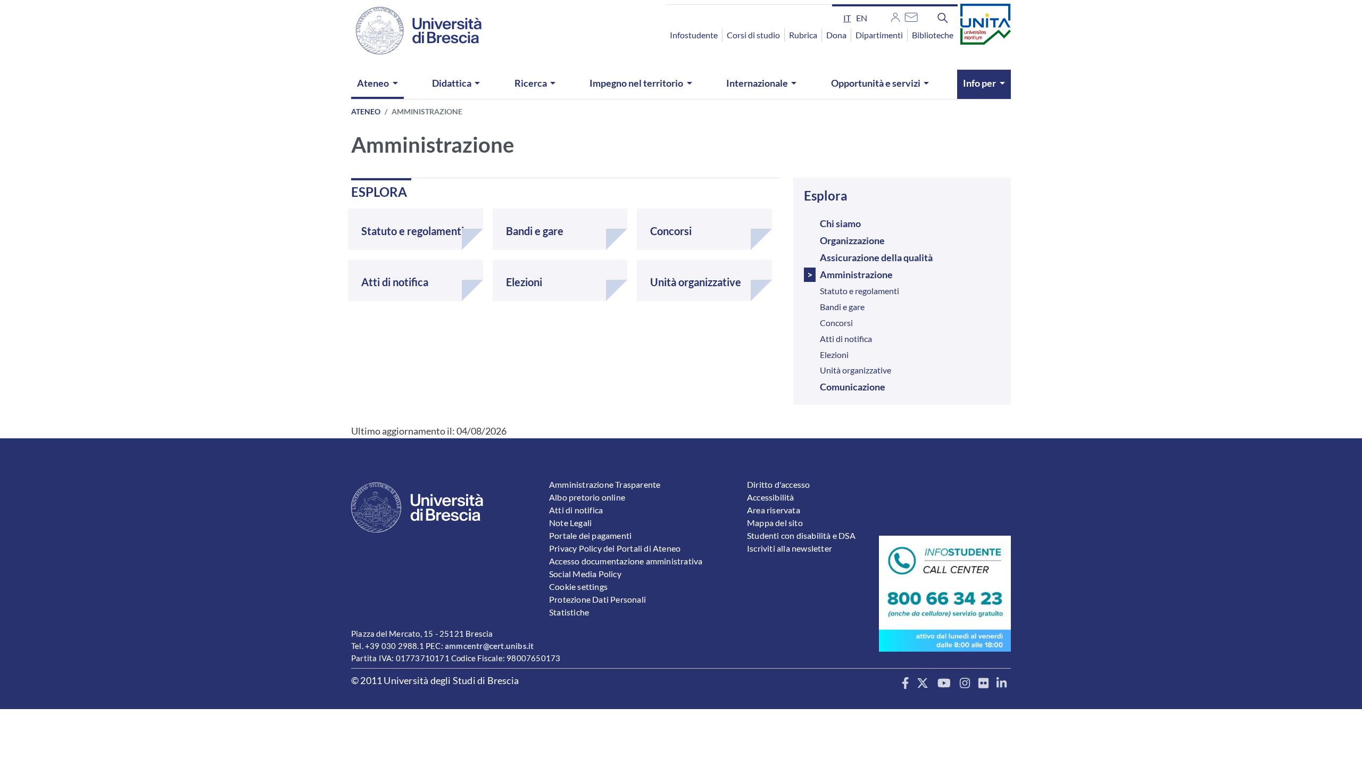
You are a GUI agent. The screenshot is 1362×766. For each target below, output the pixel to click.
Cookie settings (578, 586)
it (847, 18)
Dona (836, 35)
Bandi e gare (842, 307)
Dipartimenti (879, 35)
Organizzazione (852, 240)
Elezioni (834, 354)
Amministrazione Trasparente (604, 484)
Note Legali (570, 523)
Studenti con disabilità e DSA (801, 535)
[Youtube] (944, 683)
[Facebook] (905, 683)
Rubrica (803, 35)
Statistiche (569, 612)
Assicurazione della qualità (876, 257)
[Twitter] (923, 683)
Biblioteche (932, 35)
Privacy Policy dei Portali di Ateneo (614, 548)
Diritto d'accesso (778, 484)
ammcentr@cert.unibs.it (489, 646)
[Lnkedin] (1001, 683)
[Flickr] (983, 683)
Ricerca (530, 83)
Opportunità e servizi (875, 83)
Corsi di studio (753, 35)
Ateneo (373, 83)
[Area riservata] (895, 16)
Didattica (451, 83)
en (861, 18)
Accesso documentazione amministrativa (625, 561)
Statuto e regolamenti (859, 291)
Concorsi (836, 323)
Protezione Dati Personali (597, 599)
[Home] (412, 30)
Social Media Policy (585, 574)
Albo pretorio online (587, 497)
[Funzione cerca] (942, 17)
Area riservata (773, 510)
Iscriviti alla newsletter (789, 548)
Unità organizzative (855, 370)
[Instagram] (965, 683)
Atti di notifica (846, 339)
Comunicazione (852, 387)
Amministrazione (856, 274)
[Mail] (911, 16)
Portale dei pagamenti (590, 535)
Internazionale (757, 83)
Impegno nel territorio (636, 83)
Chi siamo (840, 223)
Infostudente (694, 35)
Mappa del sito (775, 523)
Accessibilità (770, 497)
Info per (979, 83)
